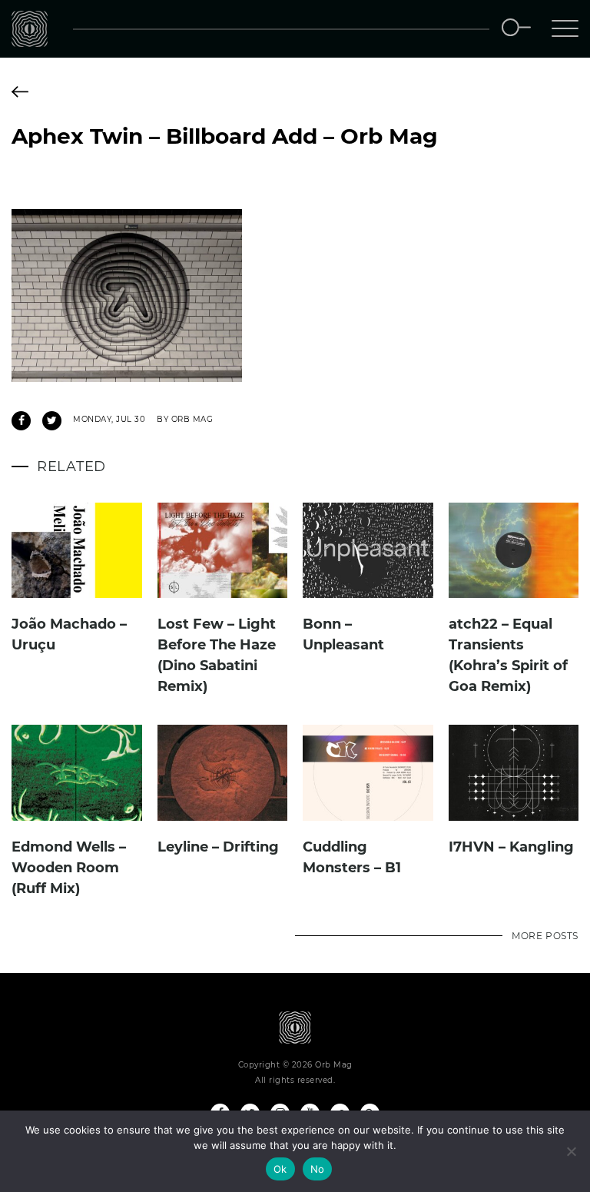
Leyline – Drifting (218, 846)
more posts (545, 935)
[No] (570, 1151)
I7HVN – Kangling (511, 846)
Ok (280, 1169)
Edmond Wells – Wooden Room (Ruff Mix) (69, 867)
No (317, 1169)
